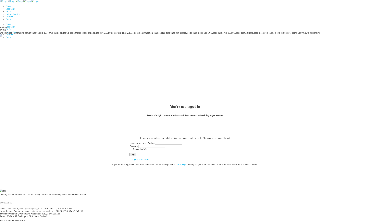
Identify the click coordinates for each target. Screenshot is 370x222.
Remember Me (139, 149)
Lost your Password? (139, 159)
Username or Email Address (142, 143)
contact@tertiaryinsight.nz (42, 211)
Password (134, 146)
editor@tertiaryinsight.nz (31, 208)
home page (181, 164)
